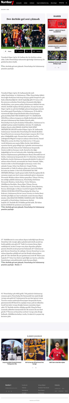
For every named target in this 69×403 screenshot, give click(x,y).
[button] (66, 2)
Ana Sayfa (3, 9)
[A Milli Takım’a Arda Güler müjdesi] (57, 349)
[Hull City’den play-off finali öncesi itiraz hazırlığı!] (34, 349)
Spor (8, 9)
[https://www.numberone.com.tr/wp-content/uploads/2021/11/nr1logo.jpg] (7, 3)
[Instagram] (9, 391)
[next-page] (58, 68)
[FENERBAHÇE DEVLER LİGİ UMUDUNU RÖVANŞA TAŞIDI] (57, 55)
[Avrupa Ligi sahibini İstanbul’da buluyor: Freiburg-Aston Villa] (12, 349)
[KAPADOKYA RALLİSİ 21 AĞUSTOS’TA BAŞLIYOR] (57, 39)
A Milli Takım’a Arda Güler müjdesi (57, 362)
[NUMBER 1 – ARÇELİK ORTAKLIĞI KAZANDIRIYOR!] (57, 23)
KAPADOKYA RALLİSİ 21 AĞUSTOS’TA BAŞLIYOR (57, 47)
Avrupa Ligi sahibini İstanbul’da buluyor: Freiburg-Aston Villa (12, 363)
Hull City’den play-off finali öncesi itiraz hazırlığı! (34, 363)
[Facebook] (6, 391)
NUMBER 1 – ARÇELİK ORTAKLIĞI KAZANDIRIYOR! (57, 31)
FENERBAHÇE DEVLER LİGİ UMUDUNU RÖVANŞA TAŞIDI (57, 63)
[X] (11, 391)
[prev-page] (55, 68)
